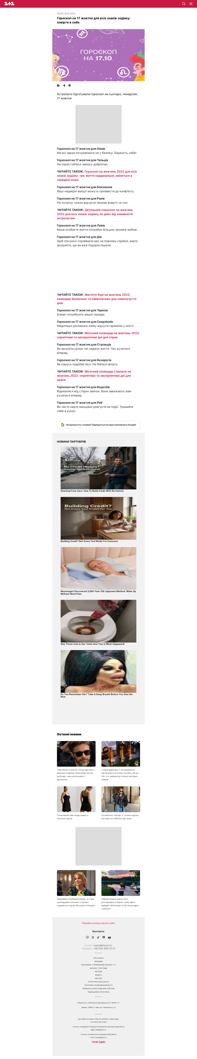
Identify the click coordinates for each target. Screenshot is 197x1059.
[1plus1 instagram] (87, 937)
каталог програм (98, 968)
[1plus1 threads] (93, 937)
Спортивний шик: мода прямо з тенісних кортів (72, 817)
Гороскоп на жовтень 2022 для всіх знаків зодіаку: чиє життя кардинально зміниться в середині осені (97, 176)
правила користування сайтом (98, 988)
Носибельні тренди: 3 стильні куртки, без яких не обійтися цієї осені (120, 817)
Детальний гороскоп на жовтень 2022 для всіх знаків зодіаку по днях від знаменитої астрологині (95, 214)
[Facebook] (58, 85)
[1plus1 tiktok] (98, 937)
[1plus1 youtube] (109, 937)
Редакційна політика (98, 992)
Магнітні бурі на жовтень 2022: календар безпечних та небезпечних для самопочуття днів (96, 299)
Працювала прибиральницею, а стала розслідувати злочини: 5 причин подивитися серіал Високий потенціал (76, 902)
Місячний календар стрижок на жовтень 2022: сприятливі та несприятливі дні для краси (94, 376)
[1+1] (9, 3)
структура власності (98, 982)
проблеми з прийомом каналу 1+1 (98, 965)
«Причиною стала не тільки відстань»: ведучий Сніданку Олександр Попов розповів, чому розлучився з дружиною (76, 774)
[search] (184, 4)
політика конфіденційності (98, 985)
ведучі (98, 975)
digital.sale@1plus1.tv (98, 1030)
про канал (98, 958)
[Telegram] (64, 85)
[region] (98, 124)
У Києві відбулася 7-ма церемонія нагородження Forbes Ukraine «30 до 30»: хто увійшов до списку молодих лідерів (120, 774)
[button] (190, 4)
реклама (98, 961)
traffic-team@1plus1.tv (98, 1037)
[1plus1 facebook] (104, 937)
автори (98, 978)
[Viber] (69, 85)
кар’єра (98, 971)
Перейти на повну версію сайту (98, 923)
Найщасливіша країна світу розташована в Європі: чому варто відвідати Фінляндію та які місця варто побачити (120, 904)
